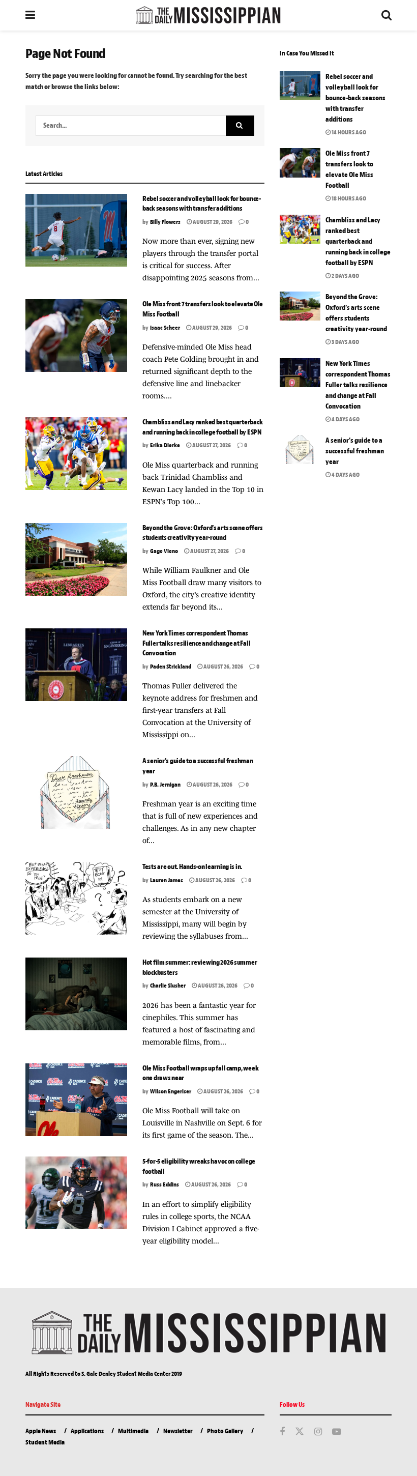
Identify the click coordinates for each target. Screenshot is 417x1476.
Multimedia (133, 1431)
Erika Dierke (165, 445)
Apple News (40, 1431)
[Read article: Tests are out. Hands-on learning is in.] (76, 898)
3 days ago (345, 342)
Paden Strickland (170, 666)
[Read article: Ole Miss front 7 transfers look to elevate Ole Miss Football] (76, 335)
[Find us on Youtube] (336, 1432)
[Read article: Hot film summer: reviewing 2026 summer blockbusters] (76, 994)
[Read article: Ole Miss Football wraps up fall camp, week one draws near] (76, 1099)
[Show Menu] (30, 15)
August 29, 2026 (212, 222)
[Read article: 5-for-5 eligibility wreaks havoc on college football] (76, 1192)
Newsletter (178, 1431)
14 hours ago (348, 132)
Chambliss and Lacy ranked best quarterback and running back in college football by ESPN (358, 241)
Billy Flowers (165, 222)
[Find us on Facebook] (282, 1432)
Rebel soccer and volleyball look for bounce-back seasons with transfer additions (355, 98)
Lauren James (166, 880)
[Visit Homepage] (208, 15)
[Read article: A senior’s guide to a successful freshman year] (76, 792)
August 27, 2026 (211, 445)
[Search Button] (386, 15)
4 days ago (345, 419)
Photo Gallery (225, 1431)
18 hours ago (348, 198)
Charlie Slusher (168, 985)
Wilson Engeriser (170, 1091)
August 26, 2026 (222, 666)
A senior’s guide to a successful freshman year (354, 451)
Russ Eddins (164, 1184)
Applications (87, 1431)
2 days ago (345, 276)
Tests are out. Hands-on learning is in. (192, 866)
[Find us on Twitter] (299, 1432)
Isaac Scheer (165, 328)
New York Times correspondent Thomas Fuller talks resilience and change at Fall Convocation (196, 643)
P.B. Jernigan (165, 784)
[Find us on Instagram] (318, 1432)
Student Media (45, 1442)
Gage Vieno (164, 551)
